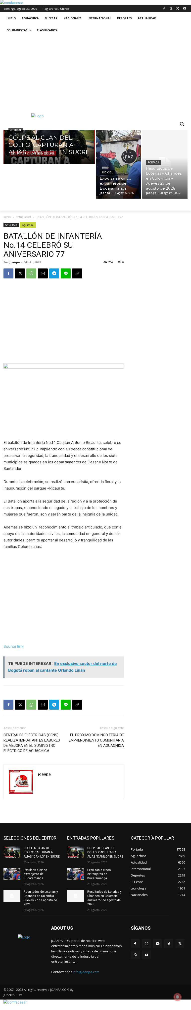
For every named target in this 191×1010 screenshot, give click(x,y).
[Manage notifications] (178, 997)
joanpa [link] (14, 262)
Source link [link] (13, 646)
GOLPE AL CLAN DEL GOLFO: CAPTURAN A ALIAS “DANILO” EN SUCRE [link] (42, 852)
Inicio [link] (7, 217)
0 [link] (123, 262)
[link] (11, 2)
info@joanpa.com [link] (86, 972)
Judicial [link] (16, 130)
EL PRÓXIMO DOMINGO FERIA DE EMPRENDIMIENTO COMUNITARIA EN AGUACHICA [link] (96, 740)
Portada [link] (153, 162)
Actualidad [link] (23, 217)
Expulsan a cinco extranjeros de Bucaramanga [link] (35, 874)
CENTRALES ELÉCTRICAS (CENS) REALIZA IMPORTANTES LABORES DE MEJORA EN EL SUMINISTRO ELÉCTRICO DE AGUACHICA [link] (31, 743)
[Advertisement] (95, 74)
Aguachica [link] (28, 225)
